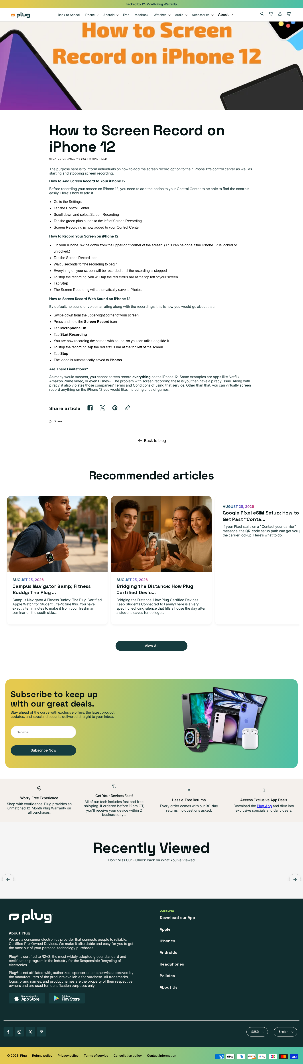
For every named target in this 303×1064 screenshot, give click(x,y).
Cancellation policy (128, 1055)
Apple (165, 929)
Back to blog (155, 440)
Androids (168, 952)
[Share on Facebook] (90, 407)
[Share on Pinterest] (115, 407)
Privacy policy (68, 1055)
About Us (168, 987)
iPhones (167, 940)
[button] (91, 14)
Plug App (264, 806)
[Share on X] (102, 407)
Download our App (177, 917)
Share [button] (58, 421)
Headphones (172, 964)
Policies (167, 975)
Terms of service (96, 1055)
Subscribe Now (43, 750)
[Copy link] (127, 407)
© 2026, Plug (17, 1055)
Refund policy (42, 1055)
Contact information (161, 1055)
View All (151, 646)
